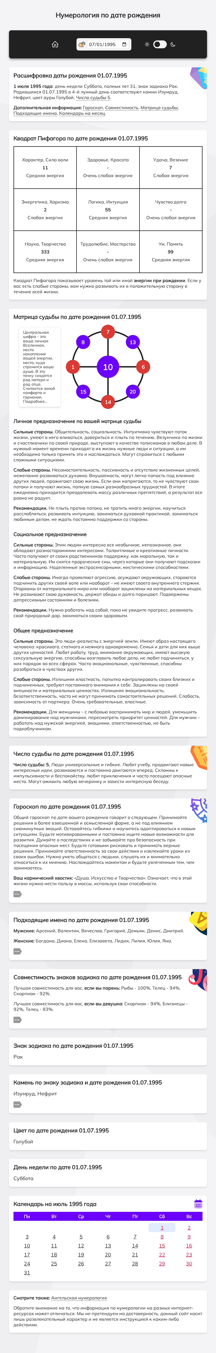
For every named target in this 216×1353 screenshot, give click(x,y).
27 (108, 1263)
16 (189, 1245)
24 (27, 1263)
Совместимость (121, 107)
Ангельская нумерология (79, 1298)
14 (135, 1245)
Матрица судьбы (159, 107)
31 (27, 1272)
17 (27, 1254)
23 (189, 1254)
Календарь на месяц (82, 113)
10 (27, 1245)
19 (81, 1254)
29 (162, 1263)
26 (81, 1263)
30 (189, 1263)
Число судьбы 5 (93, 97)
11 (54, 1245)
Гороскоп (93, 107)
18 (54, 1254)
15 (162, 1245)
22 (162, 1254)
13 (108, 1245)
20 (108, 1254)
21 (135, 1254)
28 (135, 1263)
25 (54, 1263)
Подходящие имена (35, 113)
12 (81, 1245)
